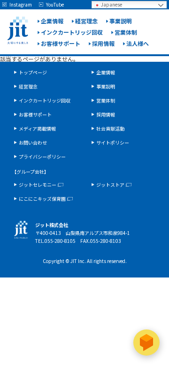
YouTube (55, 4)
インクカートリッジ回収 (72, 32)
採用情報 (103, 43)
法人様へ (137, 43)
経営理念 (86, 21)
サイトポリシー (112, 142)
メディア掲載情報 (37, 128)
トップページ (33, 72)
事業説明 (120, 21)
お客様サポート (60, 43)
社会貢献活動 (110, 128)
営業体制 (126, 32)
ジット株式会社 (17, 30)
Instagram (20, 4)
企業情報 (52, 21)
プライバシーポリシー (42, 156)
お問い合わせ (33, 142)
